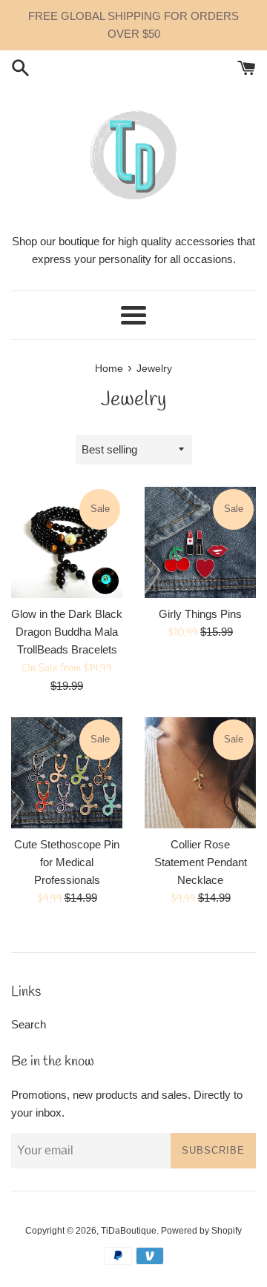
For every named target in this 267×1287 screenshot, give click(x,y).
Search (28, 1024)
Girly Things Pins (200, 614)
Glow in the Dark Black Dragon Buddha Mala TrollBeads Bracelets (66, 632)
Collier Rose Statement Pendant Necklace (200, 862)
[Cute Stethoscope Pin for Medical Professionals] (66, 772)
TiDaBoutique (128, 1231)
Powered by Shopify (201, 1231)
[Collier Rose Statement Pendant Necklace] (200, 772)
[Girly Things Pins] (200, 542)
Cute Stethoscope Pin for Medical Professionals (66, 862)
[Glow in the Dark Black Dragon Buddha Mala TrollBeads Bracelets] (66, 542)
